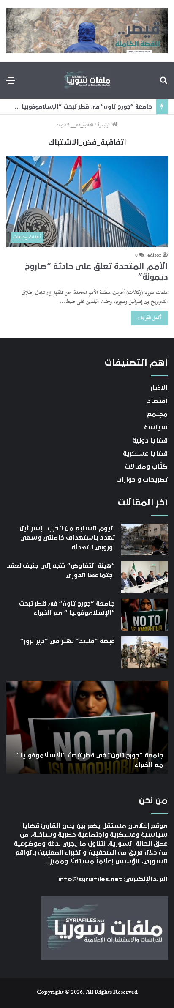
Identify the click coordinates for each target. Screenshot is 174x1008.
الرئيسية (105, 125)
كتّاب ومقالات (146, 467)
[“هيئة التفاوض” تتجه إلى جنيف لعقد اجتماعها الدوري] (144, 577)
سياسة (156, 427)
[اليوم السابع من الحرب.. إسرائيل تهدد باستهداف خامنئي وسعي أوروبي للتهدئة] (144, 539)
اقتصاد (157, 401)
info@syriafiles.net (90, 879)
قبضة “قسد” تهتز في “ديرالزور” (67, 641)
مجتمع (157, 414)
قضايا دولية (150, 440)
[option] (87, 727)
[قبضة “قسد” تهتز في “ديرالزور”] (144, 652)
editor (154, 256)
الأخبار (159, 388)
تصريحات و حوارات (142, 480)
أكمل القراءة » (149, 318)
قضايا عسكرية (145, 453)
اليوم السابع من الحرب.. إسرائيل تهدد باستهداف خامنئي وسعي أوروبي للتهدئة (67, 537)
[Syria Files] (87, 80)
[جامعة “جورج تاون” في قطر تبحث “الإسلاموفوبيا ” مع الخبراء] (144, 615)
